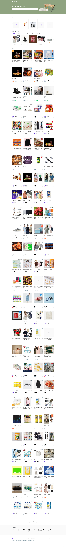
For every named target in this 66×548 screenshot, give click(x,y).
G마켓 (16, 33)
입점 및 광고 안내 (49, 538)
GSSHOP (29, 529)
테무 (38, 529)
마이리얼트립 (49, 529)
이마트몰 (33, 33)
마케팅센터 (44, 538)
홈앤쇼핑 (29, 530)
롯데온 (30, 33)
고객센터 (23, 538)
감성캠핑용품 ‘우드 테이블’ (19, 6)
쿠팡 (36, 33)
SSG (13, 33)
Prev (12, 23)
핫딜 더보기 (32, 521)
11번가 (39, 33)
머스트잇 (24, 529)
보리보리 (44, 530)
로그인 (47, 1)
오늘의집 (23, 33)
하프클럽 (19, 33)
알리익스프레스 (40, 530)
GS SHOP (27, 33)
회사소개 (19, 538)
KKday (49, 530)
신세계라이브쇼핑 (30, 531)
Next (53, 23)
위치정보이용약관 (33, 538)
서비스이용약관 (27, 538)
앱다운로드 (14, 538)
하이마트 (34, 529)
